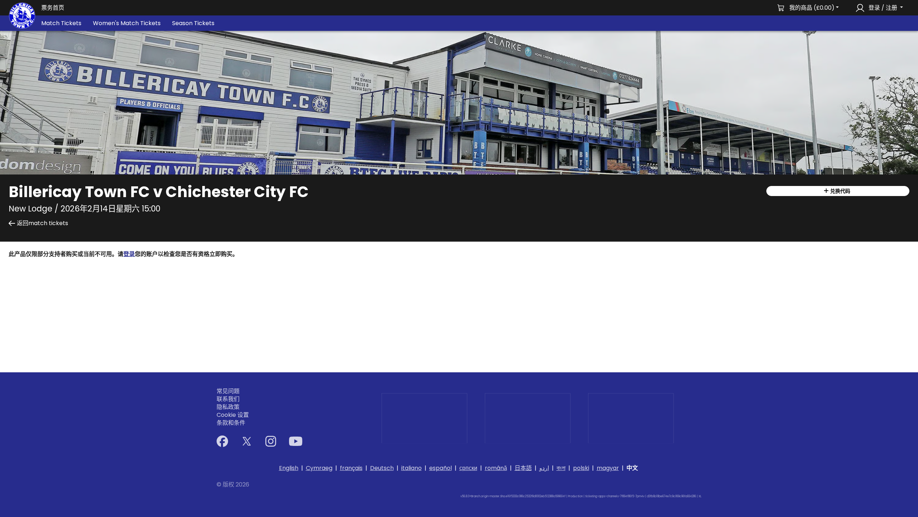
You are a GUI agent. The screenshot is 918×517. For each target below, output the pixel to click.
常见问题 (228, 391)
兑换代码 (839, 191)
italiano (411, 468)
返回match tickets (42, 223)
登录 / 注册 (883, 8)
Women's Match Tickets (127, 23)
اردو (544, 468)
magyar (608, 468)
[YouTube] (295, 441)
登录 (129, 254)
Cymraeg (319, 468)
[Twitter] (246, 441)
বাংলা (561, 468)
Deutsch (382, 468)
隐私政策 (228, 407)
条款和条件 (231, 423)
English (288, 468)
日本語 (523, 468)
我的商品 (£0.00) (811, 8)
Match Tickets (61, 23)
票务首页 (52, 8)
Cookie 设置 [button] (233, 415)
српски (468, 468)
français (351, 468)
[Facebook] (222, 441)
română (496, 468)
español (440, 468)
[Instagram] (270, 441)
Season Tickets (193, 23)
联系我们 (228, 399)
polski (581, 468)
